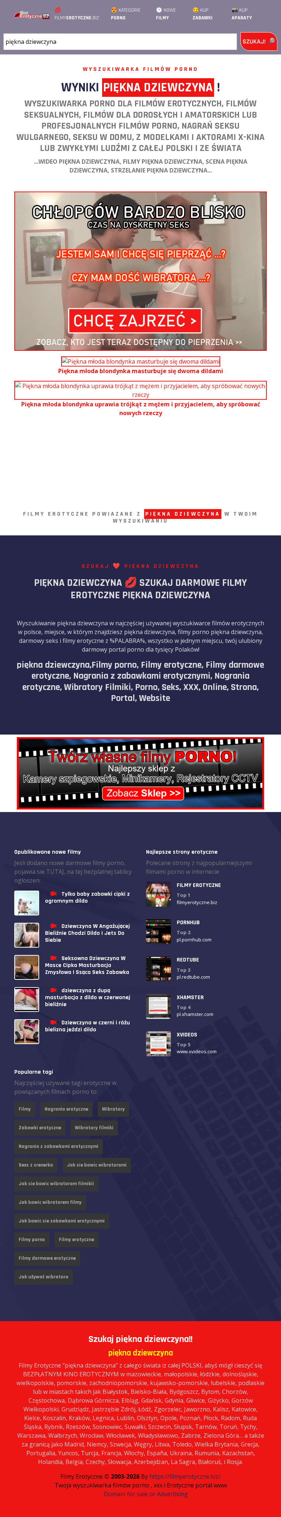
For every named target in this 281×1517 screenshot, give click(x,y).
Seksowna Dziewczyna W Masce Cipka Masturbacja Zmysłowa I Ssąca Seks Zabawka (87, 965)
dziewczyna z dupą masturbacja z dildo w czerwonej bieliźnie (87, 997)
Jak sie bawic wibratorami (97, 1165)
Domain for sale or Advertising (146, 1494)
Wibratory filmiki (94, 1128)
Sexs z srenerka (36, 1165)
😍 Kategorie (125, 14)
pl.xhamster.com (195, 1014)
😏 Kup (202, 14)
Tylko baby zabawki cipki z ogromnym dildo (87, 897)
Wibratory (113, 1109)
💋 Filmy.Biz (77, 14)
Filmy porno (32, 1239)
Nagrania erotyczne (66, 1109)
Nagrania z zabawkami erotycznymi (58, 1146)
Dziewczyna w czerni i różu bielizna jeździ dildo (87, 1026)
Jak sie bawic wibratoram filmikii (56, 1183)
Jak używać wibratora (43, 1277)
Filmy (25, 1109)
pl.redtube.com (193, 977)
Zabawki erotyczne (40, 1128)
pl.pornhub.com (194, 939)
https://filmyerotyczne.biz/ (185, 1476)
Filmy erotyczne (76, 1239)
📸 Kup (242, 14)
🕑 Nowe (166, 14)
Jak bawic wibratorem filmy (50, 1202)
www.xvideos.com (197, 1051)
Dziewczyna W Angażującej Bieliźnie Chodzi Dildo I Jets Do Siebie (87, 933)
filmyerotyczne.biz (197, 902)
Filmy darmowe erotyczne (47, 1258)
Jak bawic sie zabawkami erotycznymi (62, 1221)
